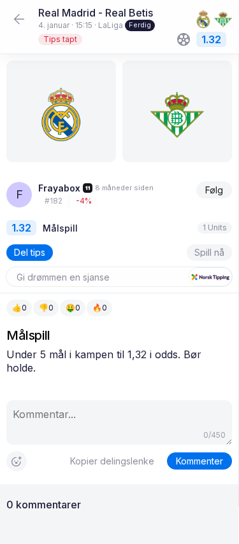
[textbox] (119, 361)
